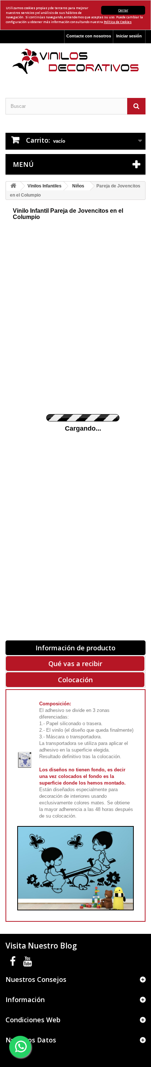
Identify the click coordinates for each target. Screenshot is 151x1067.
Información (25, 999)
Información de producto (75, 647)
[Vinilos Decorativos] (75, 61)
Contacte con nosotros (88, 36)
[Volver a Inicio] (13, 186)
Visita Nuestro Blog (41, 945)
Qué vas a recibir (75, 663)
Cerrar (123, 10)
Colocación (75, 679)
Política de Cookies (118, 22)
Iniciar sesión (129, 36)
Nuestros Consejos (35, 979)
